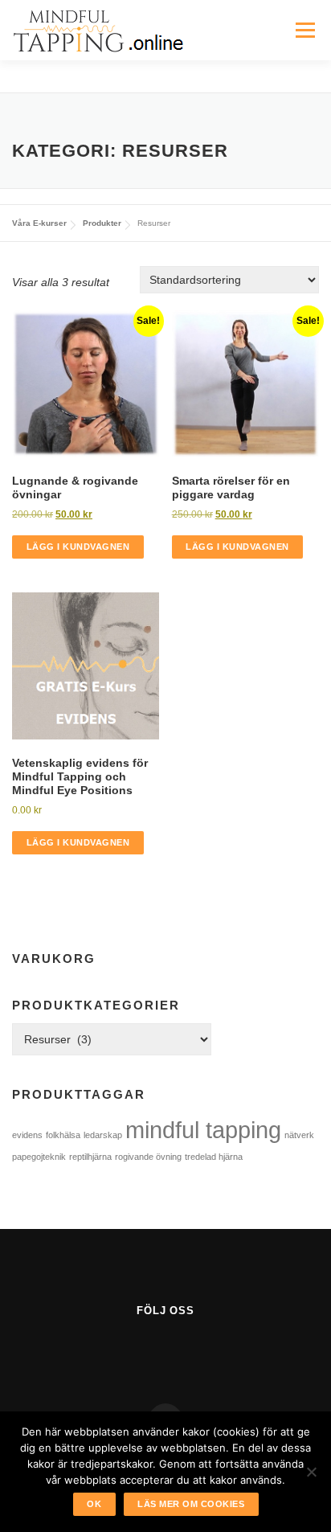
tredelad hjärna (214, 1156)
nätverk (299, 1135)
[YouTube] (185, 1350)
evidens (27, 1135)
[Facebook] (146, 1350)
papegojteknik (39, 1156)
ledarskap (103, 1135)
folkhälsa (63, 1135)
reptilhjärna (90, 1156)
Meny (305, 29)
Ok (94, 1504)
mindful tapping (203, 1129)
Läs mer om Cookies (190, 1504)
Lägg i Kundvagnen (78, 546)
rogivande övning (148, 1156)
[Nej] (311, 1472)
